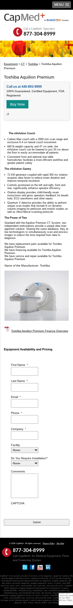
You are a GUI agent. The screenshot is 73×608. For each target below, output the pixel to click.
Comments (18, 471)
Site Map (60, 543)
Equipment (11, 64)
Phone (16, 413)
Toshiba (33, 64)
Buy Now (17, 104)
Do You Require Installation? (29, 458)
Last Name (19, 380)
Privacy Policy (49, 543)
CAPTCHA (17, 503)
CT (23, 64)
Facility (15, 445)
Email (16, 396)
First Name (19, 364)
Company (18, 429)
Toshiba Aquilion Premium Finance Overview (39, 331)
